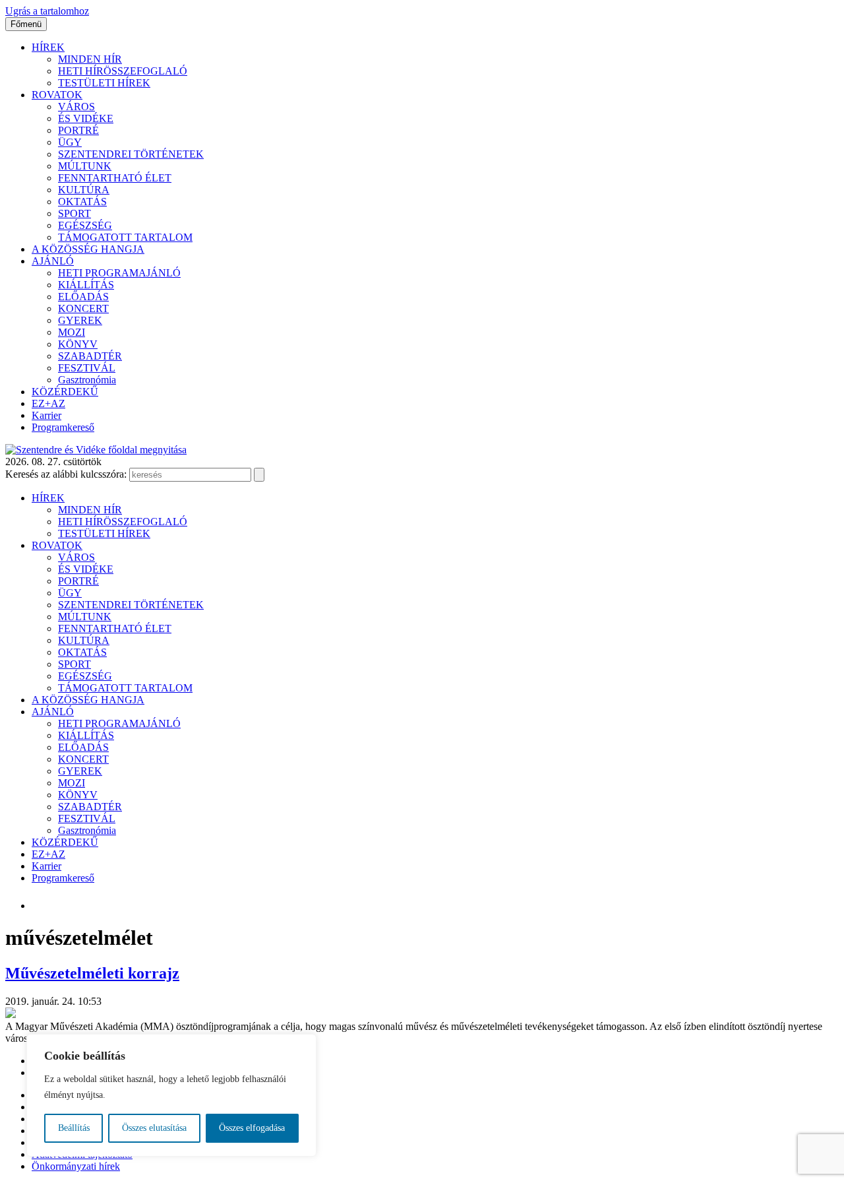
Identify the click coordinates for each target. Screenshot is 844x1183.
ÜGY (70, 142)
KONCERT (83, 308)
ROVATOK (57, 94)
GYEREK (80, 320)
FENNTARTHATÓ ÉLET (114, 177)
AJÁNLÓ (53, 261)
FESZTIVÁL (86, 367)
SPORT (74, 213)
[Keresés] (259, 475)
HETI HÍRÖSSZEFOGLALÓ (122, 71)
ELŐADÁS (83, 296)
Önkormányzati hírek (76, 1166)
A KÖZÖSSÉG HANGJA (88, 249)
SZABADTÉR (90, 356)
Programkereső (63, 427)
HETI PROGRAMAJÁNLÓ (119, 272)
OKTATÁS (82, 201)
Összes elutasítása (154, 1128)
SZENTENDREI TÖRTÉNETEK (131, 154)
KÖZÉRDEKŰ (65, 391)
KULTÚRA (83, 189)
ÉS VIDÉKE (85, 118)
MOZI (71, 332)
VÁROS (76, 106)
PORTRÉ (78, 130)
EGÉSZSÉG (85, 225)
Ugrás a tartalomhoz (47, 10)
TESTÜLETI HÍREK (104, 82)
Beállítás (74, 1128)
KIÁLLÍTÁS (86, 284)
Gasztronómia (87, 379)
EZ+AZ (48, 403)
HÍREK (48, 47)
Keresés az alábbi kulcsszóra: (66, 474)
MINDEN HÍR (90, 59)
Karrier (46, 415)
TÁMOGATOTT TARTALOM (125, 237)
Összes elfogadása (252, 1128)
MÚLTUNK (84, 166)
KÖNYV (78, 344)
